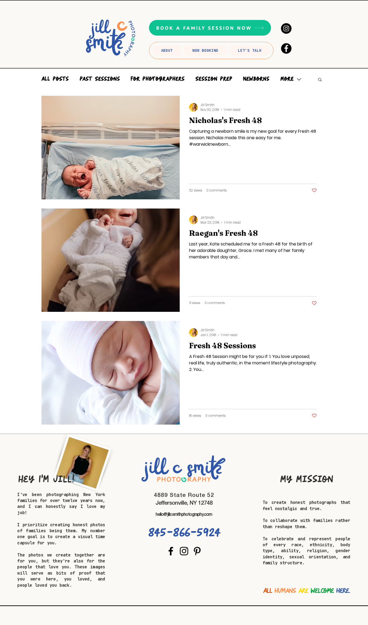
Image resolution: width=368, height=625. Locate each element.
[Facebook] (286, 48)
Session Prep (213, 79)
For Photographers (158, 79)
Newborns (256, 79)
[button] (319, 80)
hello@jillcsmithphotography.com (184, 515)
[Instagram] (286, 28)
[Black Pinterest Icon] (197, 551)
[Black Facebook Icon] (170, 551)
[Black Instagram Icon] (184, 551)
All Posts (55, 79)
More (287, 79)
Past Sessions (99, 79)
